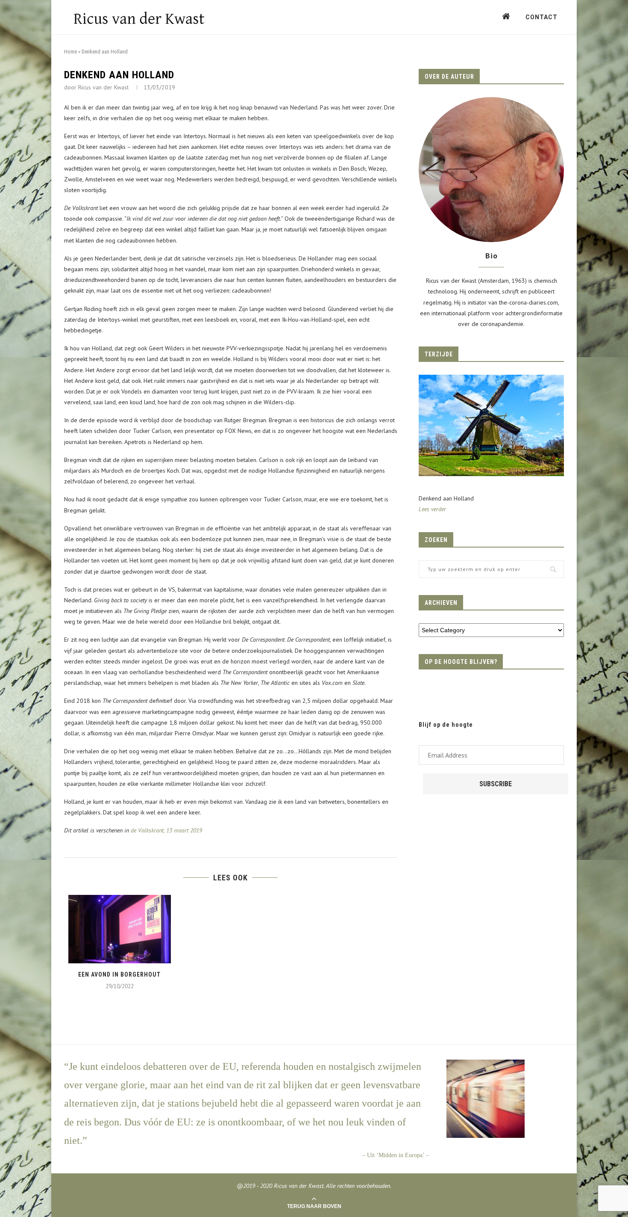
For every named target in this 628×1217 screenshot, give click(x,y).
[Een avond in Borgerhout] (119, 929)
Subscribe (495, 784)
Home (70, 51)
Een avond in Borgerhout (119, 974)
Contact (541, 17)
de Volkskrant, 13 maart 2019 (166, 830)
